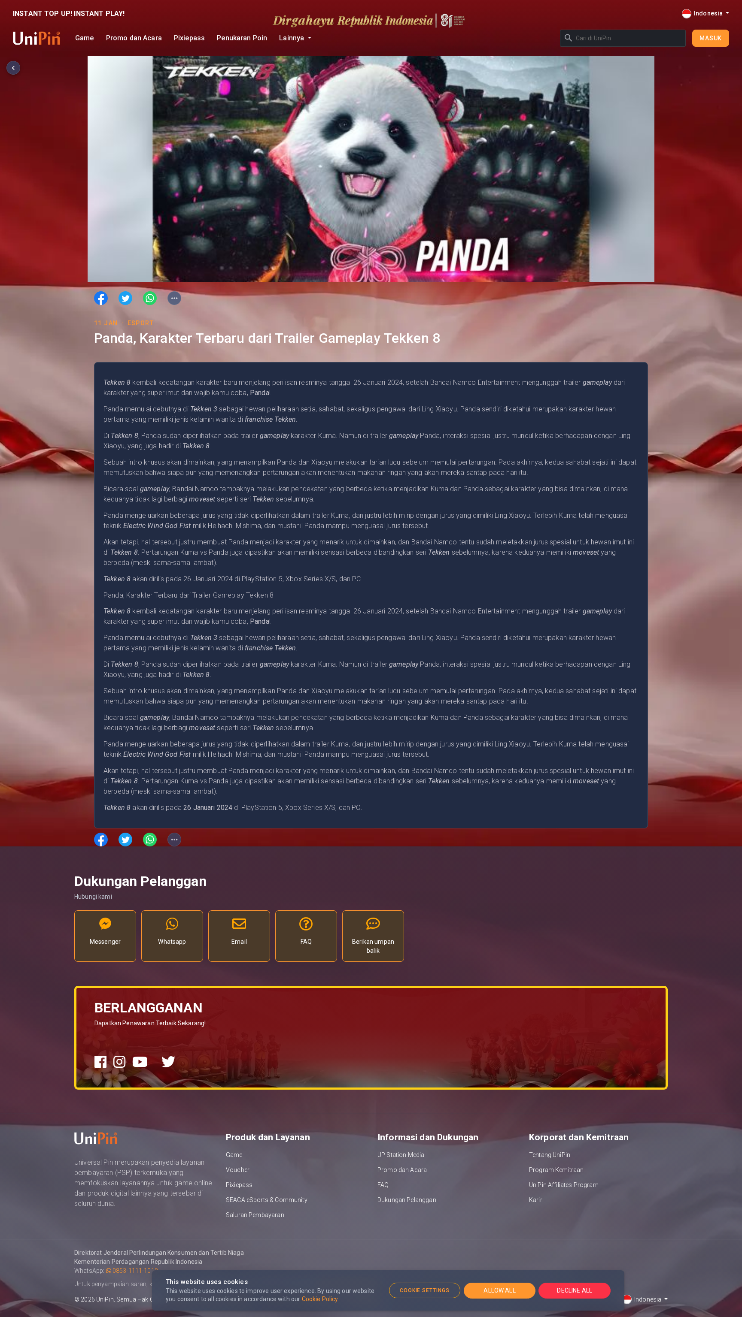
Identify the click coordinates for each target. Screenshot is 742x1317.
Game (84, 38)
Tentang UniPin (549, 1154)
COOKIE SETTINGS (425, 1290)
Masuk (710, 38)
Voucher (237, 1169)
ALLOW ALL (499, 1290)
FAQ (383, 1184)
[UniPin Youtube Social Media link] (140, 1062)
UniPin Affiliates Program (564, 1184)
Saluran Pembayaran (255, 1214)
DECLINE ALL (574, 1290)
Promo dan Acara (134, 38)
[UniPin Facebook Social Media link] (100, 1062)
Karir (535, 1199)
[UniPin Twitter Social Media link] (168, 1062)
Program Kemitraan (556, 1169)
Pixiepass (189, 38)
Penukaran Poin (242, 38)
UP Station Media (400, 1154)
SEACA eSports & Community (266, 1199)
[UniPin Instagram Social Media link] (119, 1062)
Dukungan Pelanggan (406, 1199)
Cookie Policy (320, 1299)
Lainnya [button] (292, 38)
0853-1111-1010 (134, 1270)
